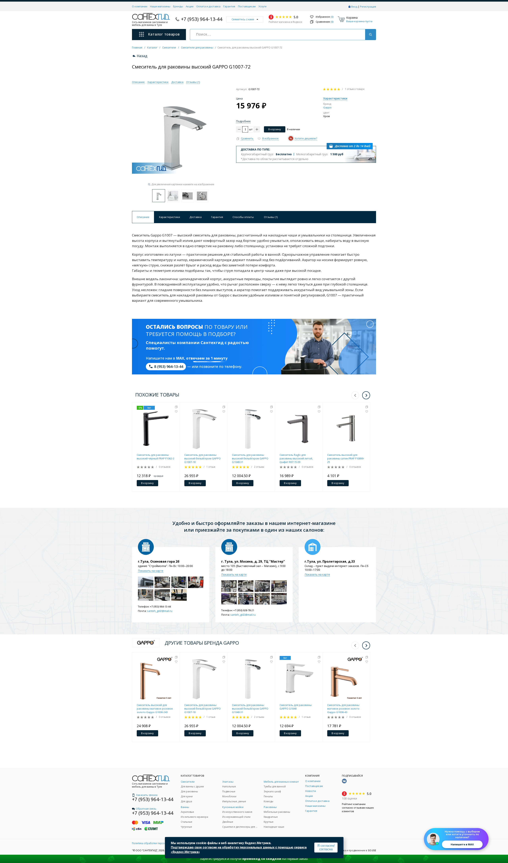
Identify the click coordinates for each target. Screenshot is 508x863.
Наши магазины (160, 6)
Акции (189, 6)
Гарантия (229, 6)
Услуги (262, 6)
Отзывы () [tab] (271, 217)
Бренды (178, 6)
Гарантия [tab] (217, 217)
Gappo (327, 107)
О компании (139, 6)
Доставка (177, 82)
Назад (142, 56)
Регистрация (368, 6)
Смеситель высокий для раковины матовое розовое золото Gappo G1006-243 (155, 708)
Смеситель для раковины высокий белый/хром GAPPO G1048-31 (250, 458)
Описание (138, 82)
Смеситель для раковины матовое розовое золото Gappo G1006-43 (343, 708)
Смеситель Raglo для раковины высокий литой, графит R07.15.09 (296, 458)
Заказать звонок (147, 795)
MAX (180, 358)
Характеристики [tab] (169, 217)
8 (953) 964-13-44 (168, 366)
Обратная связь (146, 808)
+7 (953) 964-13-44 (201, 19)
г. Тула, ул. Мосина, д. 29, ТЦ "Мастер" (253, 561)
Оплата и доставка (208, 6)
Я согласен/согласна (326, 847)
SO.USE (372, 850)
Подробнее (243, 121)
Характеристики (157, 82)
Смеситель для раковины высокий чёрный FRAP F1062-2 (155, 456)
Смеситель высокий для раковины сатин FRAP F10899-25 (345, 458)
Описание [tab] (143, 217)
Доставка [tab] (196, 217)
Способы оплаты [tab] (243, 217)
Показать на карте (150, 571)
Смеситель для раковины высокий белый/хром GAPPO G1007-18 (202, 458)
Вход (354, 6)
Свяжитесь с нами (243, 19)
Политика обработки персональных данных (158, 843)
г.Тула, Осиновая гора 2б (158, 561)
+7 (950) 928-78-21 (243, 610)
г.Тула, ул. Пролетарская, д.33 (330, 561)
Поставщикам (247, 6)
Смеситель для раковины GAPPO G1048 (296, 706)
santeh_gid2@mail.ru (159, 611)
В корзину (274, 129)
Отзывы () (193, 82)
